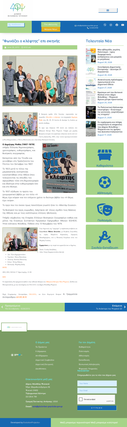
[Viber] (105, 25)
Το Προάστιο (41, 347)
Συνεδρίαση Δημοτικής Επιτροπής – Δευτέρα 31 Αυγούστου (109, 69)
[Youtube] (123, 25)
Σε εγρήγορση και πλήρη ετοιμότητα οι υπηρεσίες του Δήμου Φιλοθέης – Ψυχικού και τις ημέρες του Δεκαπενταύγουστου (110, 127)
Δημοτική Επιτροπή (44, 364)
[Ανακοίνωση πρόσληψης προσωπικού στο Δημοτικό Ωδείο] (91, 84)
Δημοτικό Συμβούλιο (44, 360)
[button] (107, 10)
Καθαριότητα (84, 347)
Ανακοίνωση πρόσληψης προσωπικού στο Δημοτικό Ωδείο (110, 82)
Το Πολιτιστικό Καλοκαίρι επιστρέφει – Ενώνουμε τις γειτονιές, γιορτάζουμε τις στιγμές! (111, 111)
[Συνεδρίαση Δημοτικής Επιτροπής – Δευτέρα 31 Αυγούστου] (91, 71)
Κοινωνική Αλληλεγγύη (89, 364)
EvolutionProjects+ (31, 422)
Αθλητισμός (84, 355)
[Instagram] (111, 25)
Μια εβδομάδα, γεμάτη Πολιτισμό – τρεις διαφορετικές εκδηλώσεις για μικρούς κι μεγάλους (110, 54)
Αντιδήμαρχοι (41, 355)
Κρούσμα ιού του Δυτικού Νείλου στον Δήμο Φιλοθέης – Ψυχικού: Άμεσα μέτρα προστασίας (110, 96)
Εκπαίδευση (84, 360)
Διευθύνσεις (40, 368)
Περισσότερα (104, 163)
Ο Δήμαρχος (40, 351)
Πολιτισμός (84, 351)
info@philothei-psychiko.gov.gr (47, 406)
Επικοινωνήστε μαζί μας (39, 379)
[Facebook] (117, 25)
